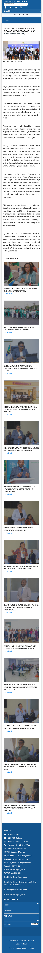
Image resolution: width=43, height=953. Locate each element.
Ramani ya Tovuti (28, 948)
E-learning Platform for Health (15, 890)
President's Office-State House (15, 877)
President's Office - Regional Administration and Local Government (20, 883)
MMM (18, 948)
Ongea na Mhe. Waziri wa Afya (15, 1)
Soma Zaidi (8, 294)
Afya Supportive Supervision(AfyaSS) (18, 856)
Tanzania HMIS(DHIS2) (12, 866)
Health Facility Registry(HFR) (14, 870)
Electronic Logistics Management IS (17, 859)
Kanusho (12, 948)
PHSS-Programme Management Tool (17, 863)
